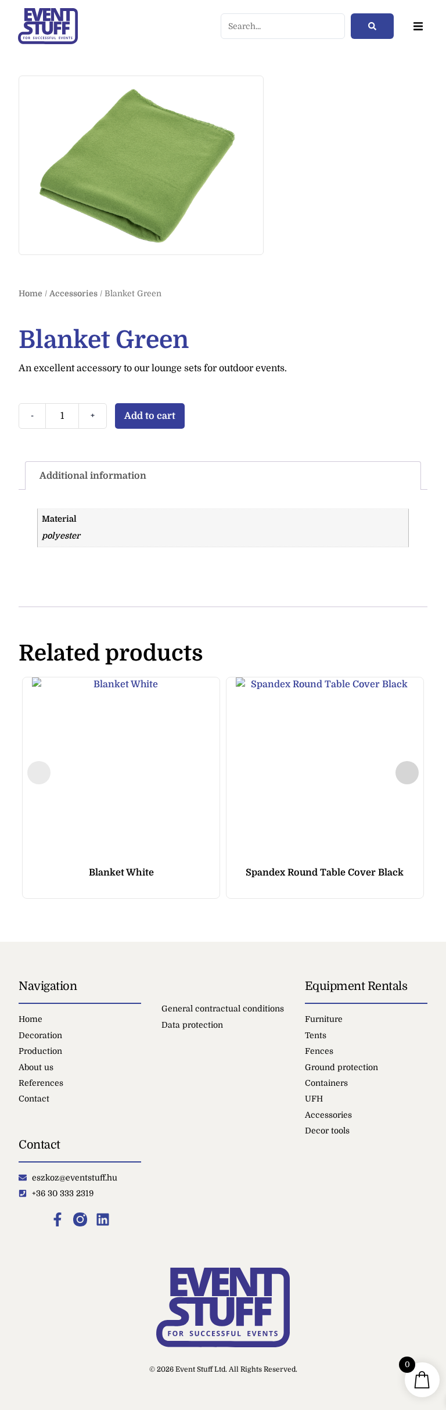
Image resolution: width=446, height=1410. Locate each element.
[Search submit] (372, 26)
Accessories (73, 293)
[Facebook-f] (57, 1219)
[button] (418, 26)
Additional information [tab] (92, 476)
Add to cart (149, 416)
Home (30, 293)
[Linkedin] (103, 1219)
